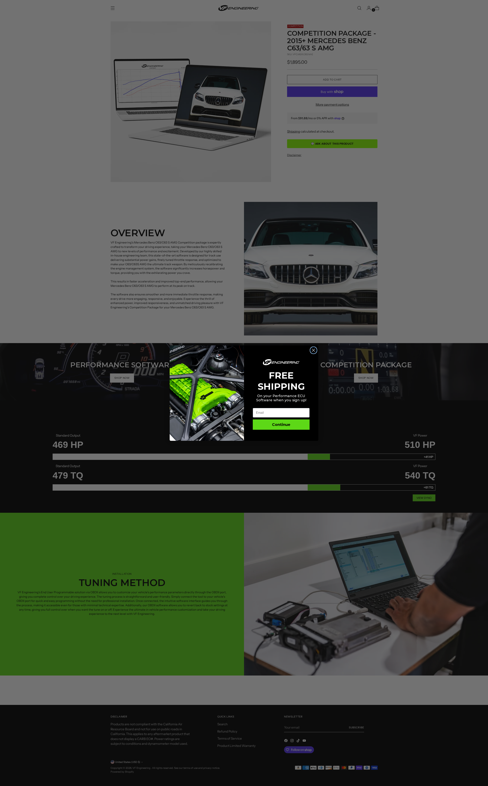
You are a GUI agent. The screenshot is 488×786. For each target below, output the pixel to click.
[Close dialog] (313, 350)
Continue (281, 424)
